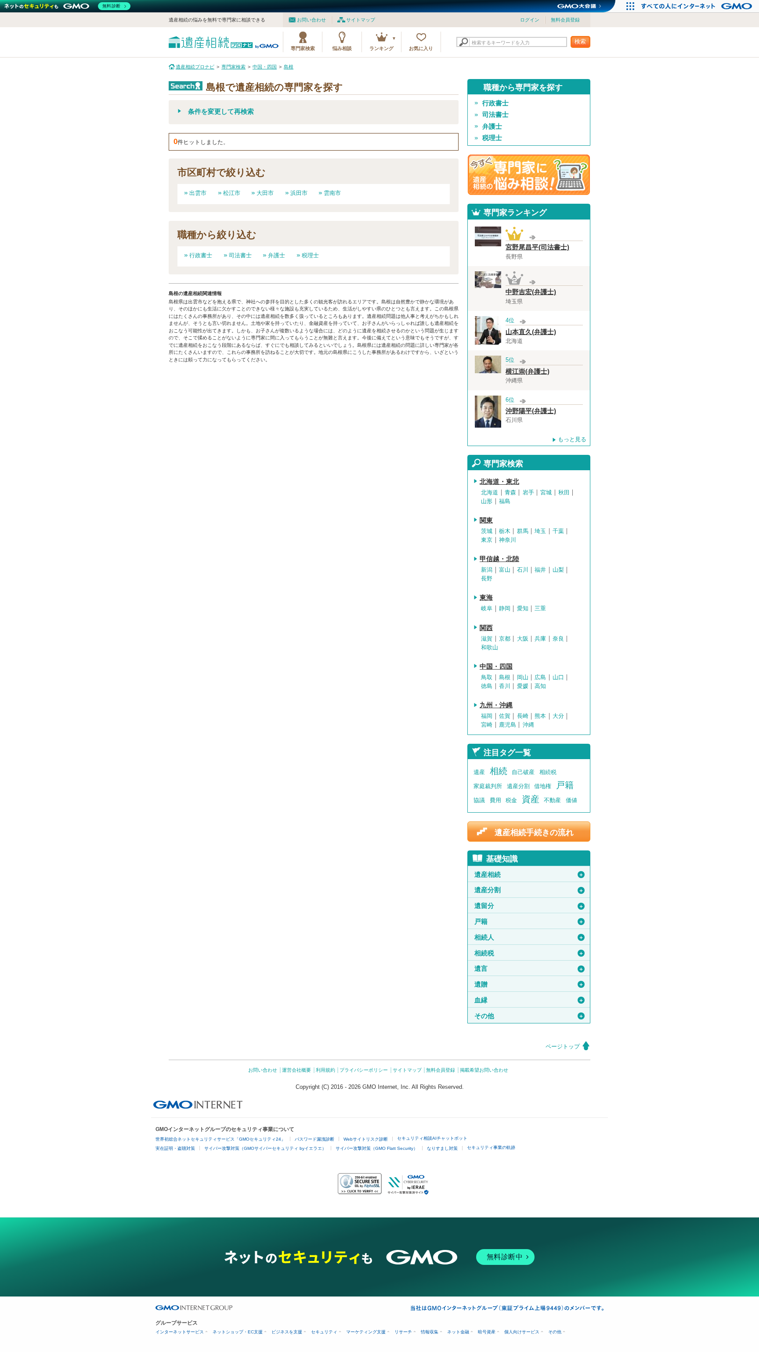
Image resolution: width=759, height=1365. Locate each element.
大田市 (265, 193)
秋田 (564, 493)
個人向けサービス (521, 1331)
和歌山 (489, 648)
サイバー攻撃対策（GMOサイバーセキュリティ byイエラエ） (265, 1148)
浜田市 (298, 193)
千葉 (558, 531)
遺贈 (529, 984)
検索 (580, 41)
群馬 (522, 531)
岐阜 (486, 608)
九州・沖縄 (496, 705)
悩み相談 (342, 48)
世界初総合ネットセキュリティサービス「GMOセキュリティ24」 (220, 1139)
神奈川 (507, 540)
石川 (522, 570)
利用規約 (325, 1070)
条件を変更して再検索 (221, 111)
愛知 (522, 608)
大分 (558, 716)
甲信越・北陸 (499, 558)
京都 (504, 639)
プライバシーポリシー (364, 1070)
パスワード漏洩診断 (314, 1139)
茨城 (486, 531)
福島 (504, 501)
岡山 (522, 677)
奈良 (558, 639)
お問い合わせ (311, 19)
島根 (504, 677)
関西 (486, 627)
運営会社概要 (296, 1070)
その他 (529, 1015)
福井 (540, 570)
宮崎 (486, 725)
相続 (498, 771)
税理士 (310, 255)
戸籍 (565, 785)
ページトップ (563, 1046)
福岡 (486, 716)
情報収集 (429, 1331)
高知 (540, 686)
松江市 (231, 193)
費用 (495, 800)
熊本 (540, 716)
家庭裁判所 (487, 786)
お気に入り (421, 48)
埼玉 (540, 531)
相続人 (529, 937)
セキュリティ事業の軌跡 (491, 1147)
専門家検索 (303, 48)
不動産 (552, 800)
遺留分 (529, 905)
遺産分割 (518, 786)
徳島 (486, 686)
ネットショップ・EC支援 (238, 1331)
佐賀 (504, 716)
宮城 (546, 493)
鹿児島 (507, 725)
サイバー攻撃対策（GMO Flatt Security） (377, 1148)
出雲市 (197, 193)
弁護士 (276, 255)
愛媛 (522, 686)
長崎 (522, 716)
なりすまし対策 (442, 1148)
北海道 (489, 493)
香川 (504, 686)
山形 (486, 501)
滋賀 (486, 639)
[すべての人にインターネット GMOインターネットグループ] (697, 6)
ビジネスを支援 (286, 1331)
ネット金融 (458, 1331)
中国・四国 (496, 666)
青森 (510, 493)
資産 (530, 799)
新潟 (486, 570)
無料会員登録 (565, 19)
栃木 (504, 531)
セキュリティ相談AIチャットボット (432, 1138)
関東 (486, 520)
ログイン (529, 19)
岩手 (528, 493)
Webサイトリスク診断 (365, 1139)
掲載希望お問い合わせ (484, 1070)
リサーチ (403, 1331)
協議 (479, 800)
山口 (558, 677)
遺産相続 (529, 874)
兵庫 (540, 639)
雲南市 (332, 193)
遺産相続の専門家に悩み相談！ (528, 175)
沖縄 (528, 725)
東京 (486, 540)
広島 (540, 677)
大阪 (522, 639)
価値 (571, 800)
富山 (504, 570)
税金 (511, 800)
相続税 (548, 772)
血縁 (529, 1000)
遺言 (529, 968)
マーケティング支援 (366, 1331)
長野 (486, 579)
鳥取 (486, 677)
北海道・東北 (499, 481)
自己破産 (523, 772)
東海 (486, 597)
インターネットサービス (179, 1331)
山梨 (558, 570)
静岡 (504, 608)
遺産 (479, 772)
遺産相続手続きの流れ (534, 832)
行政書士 (200, 255)
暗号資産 (486, 1331)
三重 (540, 608)
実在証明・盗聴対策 (175, 1148)
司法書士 (240, 255)
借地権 (542, 786)
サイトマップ (360, 19)
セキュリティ (324, 1331)
